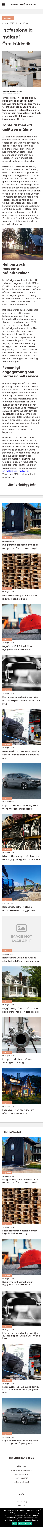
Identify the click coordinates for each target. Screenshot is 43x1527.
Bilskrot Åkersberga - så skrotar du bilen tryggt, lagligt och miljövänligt (21, 858)
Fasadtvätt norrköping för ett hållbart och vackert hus (18, 1111)
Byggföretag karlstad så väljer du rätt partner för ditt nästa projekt (20, 546)
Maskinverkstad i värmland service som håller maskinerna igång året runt (21, 755)
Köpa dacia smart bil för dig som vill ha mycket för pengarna (20, 807)
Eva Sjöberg (24, 23)
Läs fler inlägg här (21, 485)
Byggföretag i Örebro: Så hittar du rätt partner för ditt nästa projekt (20, 1010)
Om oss (21, 1505)
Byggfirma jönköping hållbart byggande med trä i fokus (18, 648)
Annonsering (21, 1502)
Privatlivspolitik (25, 1523)
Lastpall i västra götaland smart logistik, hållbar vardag (19, 597)
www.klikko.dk (23, 1482)
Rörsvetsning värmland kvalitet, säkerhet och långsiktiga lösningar (21, 959)
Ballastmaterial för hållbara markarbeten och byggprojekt (18, 908)
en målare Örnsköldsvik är (15, 471)
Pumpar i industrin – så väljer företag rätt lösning (18, 1061)
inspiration (8, 18)
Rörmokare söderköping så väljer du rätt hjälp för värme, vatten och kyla (21, 700)
